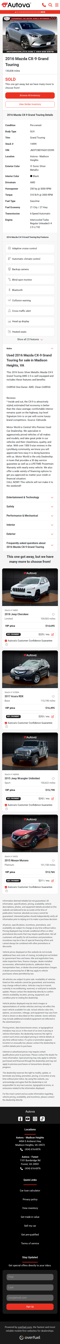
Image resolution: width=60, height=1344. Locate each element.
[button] (44, 5)
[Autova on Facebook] (19, 1119)
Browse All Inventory (30, 95)
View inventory (30, 1208)
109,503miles (48, 618)
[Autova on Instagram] (33, 1119)
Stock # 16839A (12, 774)
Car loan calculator (30, 1190)
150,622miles (48, 782)
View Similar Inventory (30, 104)
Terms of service (30, 1243)
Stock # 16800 (11, 610)
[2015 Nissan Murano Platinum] (30, 833)
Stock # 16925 (11, 856)
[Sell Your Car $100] (30, 11)
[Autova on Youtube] (26, 1119)
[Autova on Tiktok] (41, 1119)
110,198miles (48, 700)
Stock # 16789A (12, 692)
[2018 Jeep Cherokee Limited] (30, 587)
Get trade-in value (30, 1217)
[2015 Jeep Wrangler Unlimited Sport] (30, 751)
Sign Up (30, 1306)
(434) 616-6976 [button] (32, 1149)
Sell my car (30, 1225)
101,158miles (48, 864)
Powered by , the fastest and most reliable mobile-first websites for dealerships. (30, 1329)
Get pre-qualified (30, 1234)
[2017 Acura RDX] (30, 669)
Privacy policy (30, 1199)
